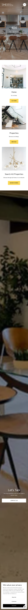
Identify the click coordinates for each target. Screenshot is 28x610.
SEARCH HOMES (14, 183)
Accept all (14, 605)
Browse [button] (14, 142)
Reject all (14, 597)
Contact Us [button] (14, 500)
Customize (14, 601)
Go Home (14, 101)
